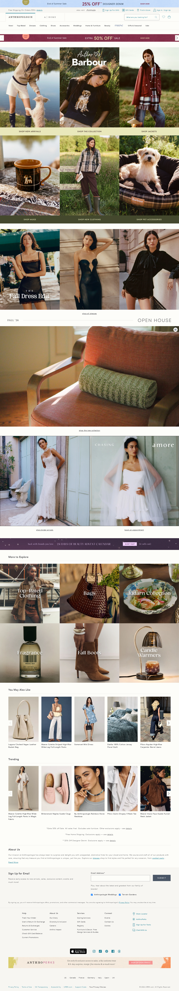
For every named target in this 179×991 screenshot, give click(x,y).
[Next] (176, 38)
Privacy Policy (124, 902)
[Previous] (2, 38)
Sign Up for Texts (143, 925)
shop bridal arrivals (44, 530)
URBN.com (68, 987)
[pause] (175, 330)
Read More (13, 862)
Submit (161, 878)
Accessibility (56, 987)
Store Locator (141, 914)
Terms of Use (27, 987)
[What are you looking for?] (156, 17)
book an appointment (134, 530)
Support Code (80, 987)
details (39, 10)
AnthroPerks (141, 919)
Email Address (97, 873)
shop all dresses (89, 313)
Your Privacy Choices (97, 987)
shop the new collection (89, 430)
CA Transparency (41, 987)
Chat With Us (141, 930)
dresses (96, 858)
